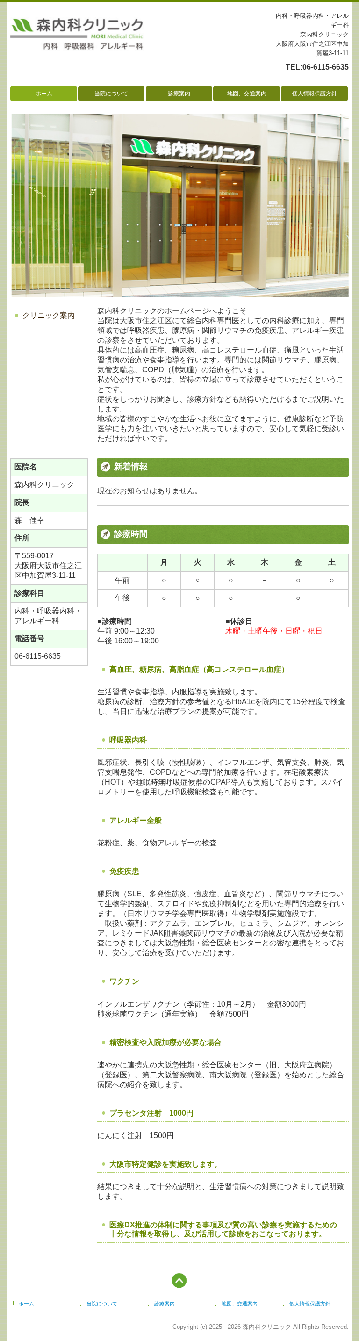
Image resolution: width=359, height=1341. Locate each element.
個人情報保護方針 (314, 93)
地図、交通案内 (246, 93)
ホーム (44, 93)
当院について (111, 93)
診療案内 (179, 93)
